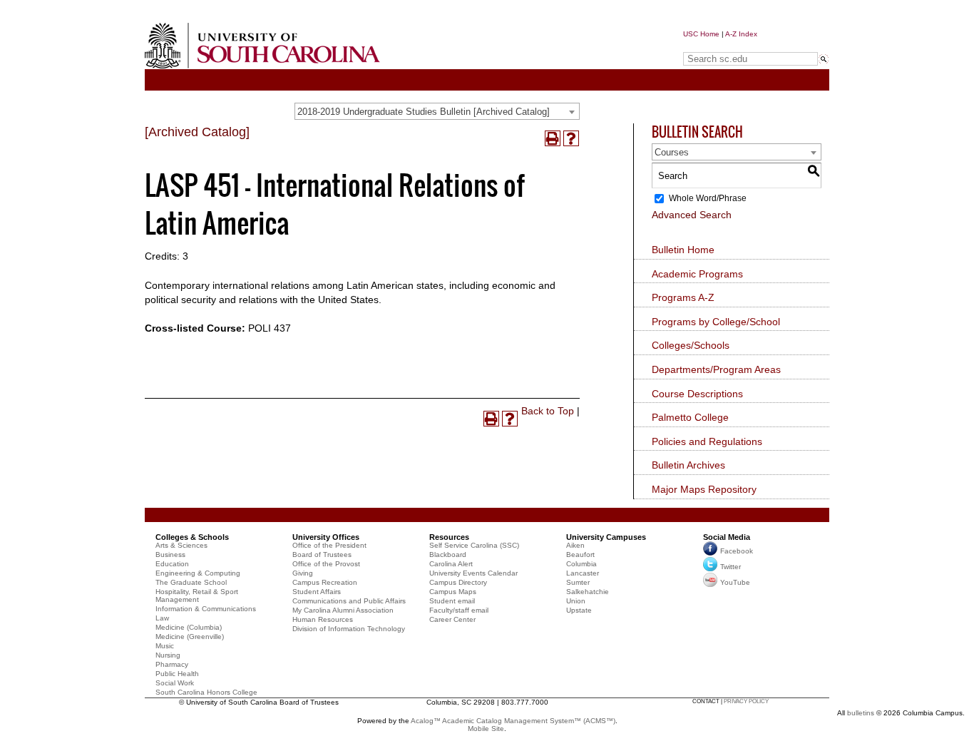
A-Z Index (741, 34)
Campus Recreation (324, 582)
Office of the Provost (326, 564)
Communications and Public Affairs (349, 601)
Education (172, 564)
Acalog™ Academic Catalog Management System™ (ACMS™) (513, 721)
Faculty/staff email (458, 610)
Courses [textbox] (672, 152)
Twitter (730, 567)
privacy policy (746, 701)
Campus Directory (458, 582)
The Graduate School (191, 582)
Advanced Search (692, 214)
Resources (449, 537)
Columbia (581, 564)
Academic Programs (697, 274)
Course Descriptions (697, 393)
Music (164, 646)
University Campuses (606, 537)
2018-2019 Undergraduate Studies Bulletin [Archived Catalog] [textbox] (423, 111)
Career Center (452, 619)
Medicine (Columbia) (188, 627)
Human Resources (322, 619)
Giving (302, 573)
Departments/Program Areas (716, 369)
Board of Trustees (322, 554)
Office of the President (329, 545)
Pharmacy (171, 664)
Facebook (736, 551)
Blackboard (447, 554)
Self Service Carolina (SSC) (474, 545)
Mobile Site (486, 728)
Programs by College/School (716, 321)
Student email (452, 601)
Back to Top (547, 411)
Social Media (726, 537)
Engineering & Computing (197, 573)
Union (575, 601)
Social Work (174, 683)
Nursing (167, 655)
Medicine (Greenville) (189, 636)
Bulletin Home (683, 249)
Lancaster (582, 573)
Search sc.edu (719, 45)
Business (170, 554)
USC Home (701, 34)
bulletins (860, 713)
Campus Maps (452, 592)
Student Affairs (316, 592)
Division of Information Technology (348, 629)
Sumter (578, 582)
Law (162, 618)
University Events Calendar (473, 573)
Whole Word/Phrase (708, 198)
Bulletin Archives (688, 465)
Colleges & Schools (192, 537)
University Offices (325, 537)
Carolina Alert (451, 564)
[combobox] (437, 111)
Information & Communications (205, 609)
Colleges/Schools (690, 345)
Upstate (579, 610)
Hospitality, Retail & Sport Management (196, 595)
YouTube (735, 582)
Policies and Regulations (707, 441)
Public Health (177, 674)
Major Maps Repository (704, 489)
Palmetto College (690, 417)
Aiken (575, 545)
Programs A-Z (683, 297)
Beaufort (580, 554)
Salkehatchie (587, 592)
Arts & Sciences (181, 545)
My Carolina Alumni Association (343, 610)
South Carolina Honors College (206, 692)
